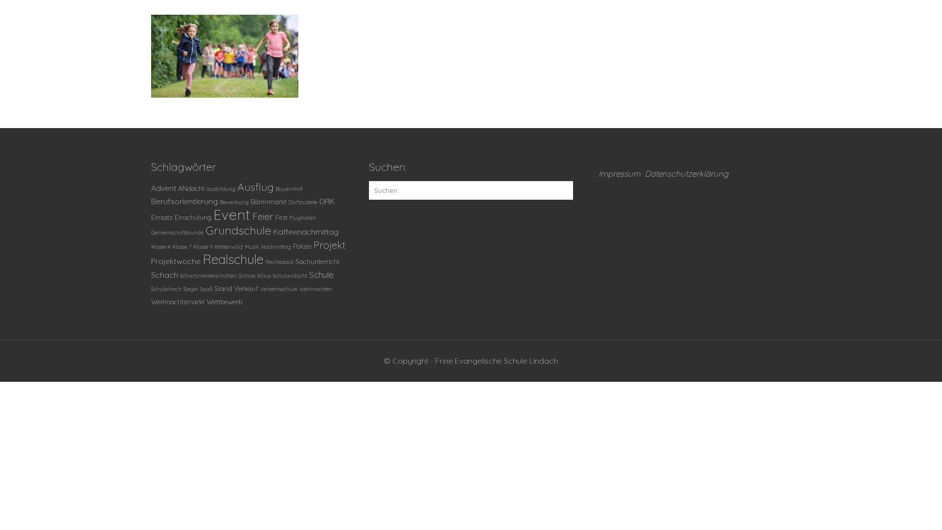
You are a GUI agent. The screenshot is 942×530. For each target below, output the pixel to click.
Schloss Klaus (255, 275)
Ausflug (255, 187)
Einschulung (193, 217)
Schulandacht (290, 275)
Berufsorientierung (184, 201)
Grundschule (238, 230)
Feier (262, 216)
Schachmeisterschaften (208, 275)
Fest (281, 217)
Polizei (302, 246)
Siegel (190, 289)
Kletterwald (228, 246)
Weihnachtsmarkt (178, 301)
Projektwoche (176, 261)
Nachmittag (276, 246)
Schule (321, 274)
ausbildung (221, 189)
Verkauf (246, 288)
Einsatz (162, 217)
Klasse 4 (160, 246)
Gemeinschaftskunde (177, 232)
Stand (223, 288)
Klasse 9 (202, 246)
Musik (252, 246)
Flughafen (302, 217)
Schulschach (166, 289)
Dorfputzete (302, 202)
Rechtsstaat (279, 262)
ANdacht (191, 188)
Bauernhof (289, 189)
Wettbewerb (224, 301)
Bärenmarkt (269, 201)
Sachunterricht (317, 261)
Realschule (233, 259)
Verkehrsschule (278, 289)
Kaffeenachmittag (306, 232)
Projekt (329, 245)
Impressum (619, 173)
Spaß (206, 289)
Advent (163, 188)
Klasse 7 (181, 246)
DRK (327, 201)
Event (231, 214)
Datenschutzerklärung (687, 173)
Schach (164, 275)
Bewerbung (234, 202)
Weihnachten (316, 289)
